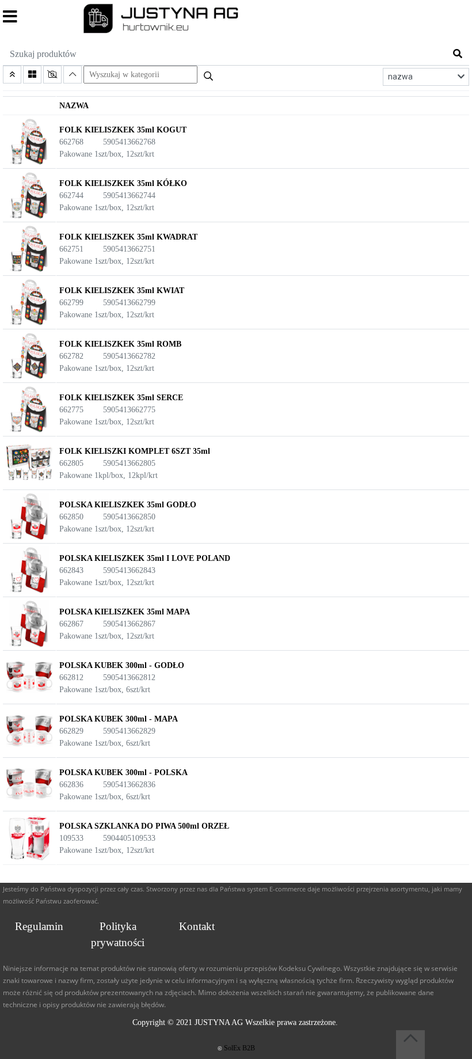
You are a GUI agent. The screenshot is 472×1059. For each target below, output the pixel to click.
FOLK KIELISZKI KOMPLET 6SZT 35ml (134, 451)
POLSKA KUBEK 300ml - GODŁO (121, 665)
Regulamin (39, 926)
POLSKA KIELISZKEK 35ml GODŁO (127, 504)
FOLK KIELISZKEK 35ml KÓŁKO (123, 183)
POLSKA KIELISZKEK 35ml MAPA (124, 612)
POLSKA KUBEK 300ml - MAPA (118, 719)
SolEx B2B (239, 1048)
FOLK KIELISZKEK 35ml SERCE (121, 397)
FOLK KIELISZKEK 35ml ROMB (120, 344)
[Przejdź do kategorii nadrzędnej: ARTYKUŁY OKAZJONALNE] (12, 74)
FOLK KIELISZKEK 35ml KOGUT (122, 130)
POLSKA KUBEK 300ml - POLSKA (123, 772)
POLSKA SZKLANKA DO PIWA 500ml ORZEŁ (144, 826)
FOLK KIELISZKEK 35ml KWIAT (121, 290)
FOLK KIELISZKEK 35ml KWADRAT (128, 237)
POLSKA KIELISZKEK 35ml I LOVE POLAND (144, 558)
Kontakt (197, 926)
